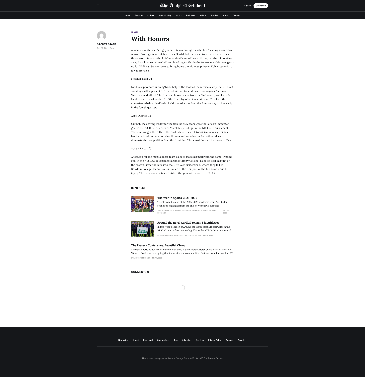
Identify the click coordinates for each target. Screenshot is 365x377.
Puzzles (214, 15)
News (127, 15)
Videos (203, 15)
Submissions (163, 340)
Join (176, 340)
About (225, 15)
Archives (200, 340)
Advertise (186, 340)
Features (139, 15)
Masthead (148, 340)
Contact (236, 15)
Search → (242, 340)
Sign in (247, 5)
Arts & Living (165, 15)
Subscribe (261, 5)
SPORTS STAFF (106, 44)
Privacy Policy (214, 340)
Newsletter (123, 340)
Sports (178, 15)
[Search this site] (98, 6)
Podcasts (190, 15)
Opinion (150, 15)
